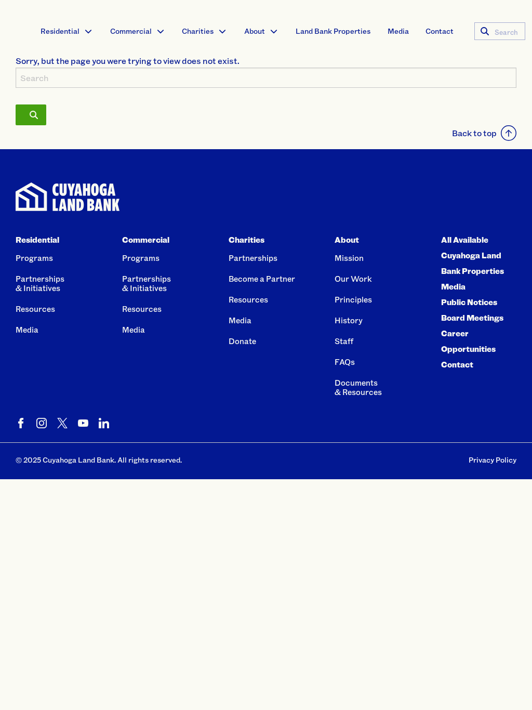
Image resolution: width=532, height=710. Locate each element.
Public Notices (469, 302)
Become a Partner (262, 278)
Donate (242, 341)
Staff (344, 341)
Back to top (474, 132)
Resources (35, 309)
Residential (60, 31)
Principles (353, 299)
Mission (349, 258)
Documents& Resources (358, 387)
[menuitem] (67, 31)
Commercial (131, 31)
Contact (439, 31)
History (349, 320)
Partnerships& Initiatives (40, 283)
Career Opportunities (468, 341)
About (254, 31)
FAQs (345, 362)
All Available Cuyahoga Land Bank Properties (472, 255)
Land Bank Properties (333, 31)
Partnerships (253, 258)
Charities (198, 31)
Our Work (353, 278)
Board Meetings (472, 317)
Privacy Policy (492, 460)
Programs (34, 258)
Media (398, 31)
